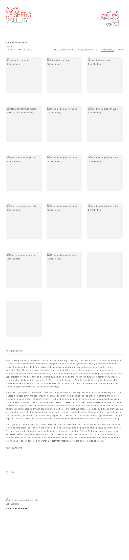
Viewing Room (108, 18)
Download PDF (14, 448)
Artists (113, 12)
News (114, 21)
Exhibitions (109, 15)
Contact (112, 24)
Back (120, 49)
